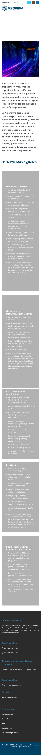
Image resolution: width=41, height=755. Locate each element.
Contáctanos (6, 2)
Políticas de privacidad (10, 733)
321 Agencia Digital (22, 747)
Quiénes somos (7, 714)
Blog (3, 723)
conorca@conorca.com (11, 697)
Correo (16, 2)
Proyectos (6, 719)
